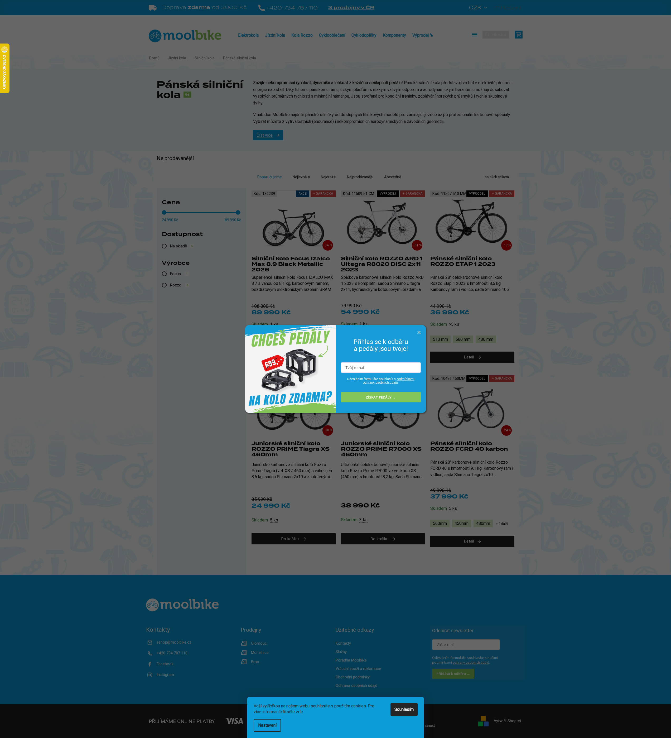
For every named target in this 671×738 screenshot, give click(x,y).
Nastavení (267, 725)
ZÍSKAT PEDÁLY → (381, 397)
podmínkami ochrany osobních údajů (388, 380)
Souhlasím (404, 709)
